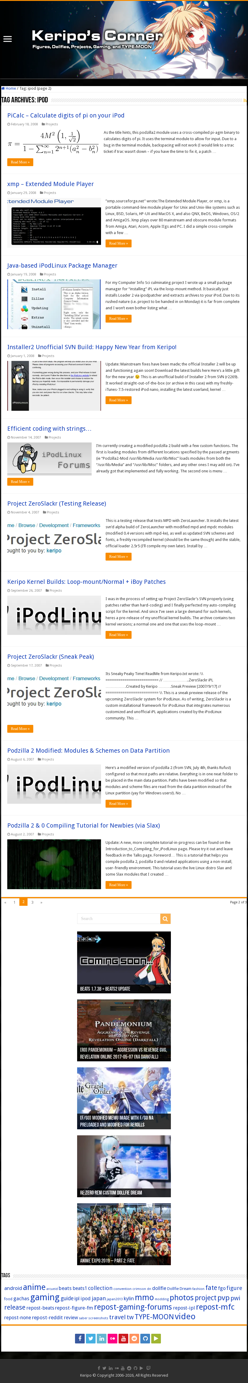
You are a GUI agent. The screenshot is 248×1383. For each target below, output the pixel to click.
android (13, 1288)
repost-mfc (215, 1306)
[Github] (145, 1338)
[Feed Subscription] (245, 100)
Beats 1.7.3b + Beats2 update (105, 989)
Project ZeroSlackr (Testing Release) (56, 503)
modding (162, 1299)
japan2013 (115, 1299)
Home (10, 88)
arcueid (52, 1289)
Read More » (20, 162)
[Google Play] (156, 1338)
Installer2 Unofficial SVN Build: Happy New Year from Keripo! (92, 347)
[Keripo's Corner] (124, 40)
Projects (52, 124)
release (14, 1307)
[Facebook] (80, 1338)
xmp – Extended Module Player (50, 184)
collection (100, 1288)
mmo (144, 1297)
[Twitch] (168, 1338)
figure (234, 1288)
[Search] (165, 919)
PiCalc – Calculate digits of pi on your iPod (66, 115)
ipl (77, 1298)
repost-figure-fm (74, 1308)
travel (117, 1317)
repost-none (17, 1317)
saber (83, 1318)
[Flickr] (112, 1338)
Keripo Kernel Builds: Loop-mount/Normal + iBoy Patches (86, 581)
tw (130, 1317)
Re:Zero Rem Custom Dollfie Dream (111, 1193)
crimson (139, 1289)
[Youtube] (123, 1338)
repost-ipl (184, 1308)
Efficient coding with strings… (49, 428)
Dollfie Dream (179, 1288)
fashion (198, 1289)
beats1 (80, 1288)
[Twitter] (91, 1338)
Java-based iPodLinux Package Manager (62, 265)
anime (34, 1287)
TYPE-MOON (154, 1317)
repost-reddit (47, 1317)
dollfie (159, 1288)
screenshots (98, 1318)
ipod (85, 1298)
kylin (129, 1298)
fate (211, 1287)
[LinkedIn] (101, 1338)
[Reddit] (134, 1338)
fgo (222, 1288)
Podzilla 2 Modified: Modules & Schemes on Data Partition (88, 750)
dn (149, 1289)
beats (65, 1288)
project (206, 1298)
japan (99, 1298)
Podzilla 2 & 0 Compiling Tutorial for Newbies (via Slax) (83, 825)
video (185, 1316)
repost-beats (40, 1308)
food (8, 1299)
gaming (45, 1297)
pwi (235, 1298)
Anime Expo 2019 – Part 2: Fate (107, 1261)
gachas (21, 1298)
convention (122, 1289)
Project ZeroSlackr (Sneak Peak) (50, 656)
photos (182, 1297)
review (71, 1317)
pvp (223, 1297)
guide (66, 1298)
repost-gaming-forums (133, 1306)
